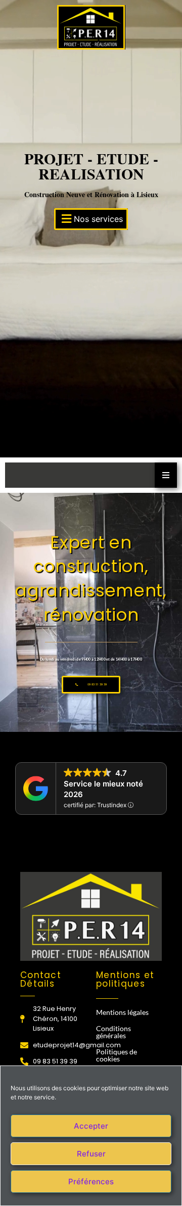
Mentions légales (122, 1012)
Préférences (91, 1181)
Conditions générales (113, 1032)
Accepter (91, 1126)
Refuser (91, 1153)
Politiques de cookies (116, 1055)
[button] (91, 219)
